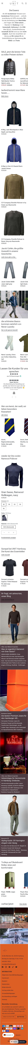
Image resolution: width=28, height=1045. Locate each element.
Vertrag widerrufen (7, 990)
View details (23, 904)
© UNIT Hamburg (14, 1039)
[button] (2, 3)
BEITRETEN (20, 1017)
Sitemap (4, 999)
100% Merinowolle (8, 527)
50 (9, 504)
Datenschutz (5, 984)
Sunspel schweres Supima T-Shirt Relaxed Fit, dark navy (9, 581)
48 (4, 504)
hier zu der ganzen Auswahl (9, 330)
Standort (4, 981)
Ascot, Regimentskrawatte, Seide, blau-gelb (8, 442)
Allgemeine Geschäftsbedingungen (12, 975)
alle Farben (4, 415)
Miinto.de (7, 36)
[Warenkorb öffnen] (26, 3)
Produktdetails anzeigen (8, 537)
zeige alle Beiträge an (7, 599)
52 (14, 504)
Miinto (9, 29)
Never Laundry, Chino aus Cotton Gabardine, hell (8, 357)
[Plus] (13, 532)
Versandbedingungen (8, 993)
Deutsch (18, 1035)
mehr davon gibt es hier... (8, 257)
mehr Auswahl (5, 555)
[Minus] (4, 532)
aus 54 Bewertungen (13, 376)
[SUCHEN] (22, 3)
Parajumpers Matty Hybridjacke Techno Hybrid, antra (8, 81)
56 (4, 508)
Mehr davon (4, 96)
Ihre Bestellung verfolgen (9, 996)
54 (20, 504)
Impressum (5, 978)
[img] (14, 374)
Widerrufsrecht (6, 987)
